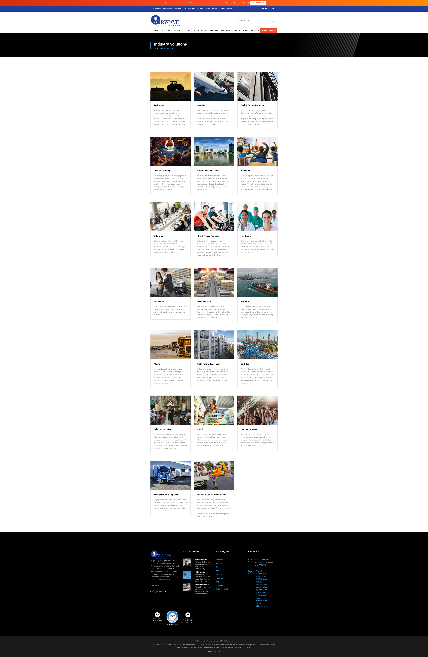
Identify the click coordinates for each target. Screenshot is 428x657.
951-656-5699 (261, 590)
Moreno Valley (204, 9)
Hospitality (159, 301)
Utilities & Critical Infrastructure (211, 494)
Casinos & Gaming (162, 170)
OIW (218, 651)
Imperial (195, 9)
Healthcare (246, 236)
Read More (154, 585)
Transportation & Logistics (166, 494)
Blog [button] (245, 30)
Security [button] (176, 30)
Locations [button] (225, 30)
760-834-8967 (261, 595)
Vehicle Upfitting (199, 30)
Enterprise (158, 236)
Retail (200, 429)
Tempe (222, 9)
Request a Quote (222, 589)
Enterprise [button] (165, 30)
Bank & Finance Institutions (253, 105)
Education (245, 170)
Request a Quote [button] (268, 30)
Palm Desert (215, 9)
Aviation (201, 105)
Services (219, 567)
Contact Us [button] (254, 30)
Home (156, 48)
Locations (219, 574)
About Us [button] (236, 30)
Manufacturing (204, 301)
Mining (157, 364)
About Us (219, 578)
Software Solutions (202, 584)
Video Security (200, 572)
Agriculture (159, 105)
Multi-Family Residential (208, 364)
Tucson (229, 9)
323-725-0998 (260, 565)
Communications (201, 560)
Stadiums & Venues (249, 429)
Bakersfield (167, 9)
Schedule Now (258, 3)
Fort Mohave (186, 9)
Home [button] (155, 30)
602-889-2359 (261, 601)
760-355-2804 (261, 584)
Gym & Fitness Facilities (208, 236)
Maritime (245, 301)
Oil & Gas (245, 364)
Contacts (219, 585)
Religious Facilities (162, 429)
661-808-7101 (261, 574)
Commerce (176, 9)
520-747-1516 (261, 606)
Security (219, 563)
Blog (217, 582)
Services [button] (186, 30)
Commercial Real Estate (208, 170)
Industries (214, 30)
